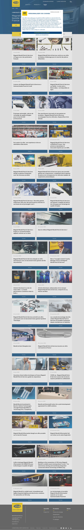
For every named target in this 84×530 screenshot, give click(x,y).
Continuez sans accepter (54, 11)
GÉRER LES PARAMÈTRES (42, 34)
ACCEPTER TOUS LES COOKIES (42, 32)
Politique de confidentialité (40, 29)
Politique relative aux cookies (28, 29)
